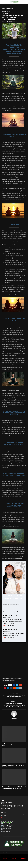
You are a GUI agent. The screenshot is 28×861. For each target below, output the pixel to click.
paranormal (5, 21)
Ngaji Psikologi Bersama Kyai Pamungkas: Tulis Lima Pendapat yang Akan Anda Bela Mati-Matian (14, 705)
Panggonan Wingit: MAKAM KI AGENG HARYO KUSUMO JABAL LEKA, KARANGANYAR (14, 787)
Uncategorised (5, 13)
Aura (12, 678)
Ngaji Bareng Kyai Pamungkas (8, 680)
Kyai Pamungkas (18, 678)
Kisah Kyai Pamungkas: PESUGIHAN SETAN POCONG (13, 766)
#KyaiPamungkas (6, 678)
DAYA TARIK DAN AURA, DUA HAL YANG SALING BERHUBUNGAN (14, 696)
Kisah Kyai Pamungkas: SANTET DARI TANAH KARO (13, 744)
